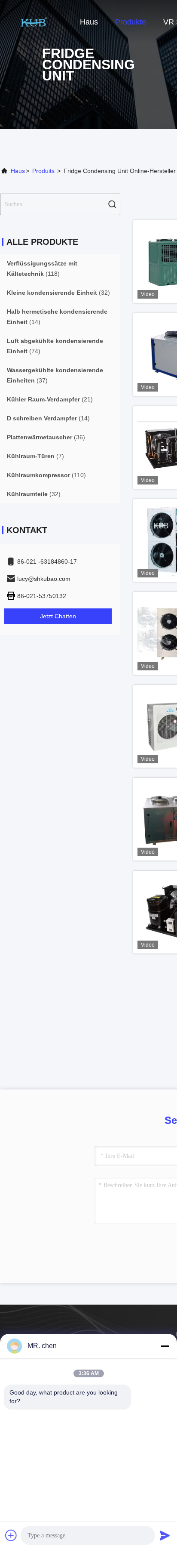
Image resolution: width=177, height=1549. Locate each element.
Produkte (130, 22)
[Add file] (11, 1535)
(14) (57, 316)
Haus (89, 22)
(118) (42, 268)
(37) (55, 375)
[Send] (165, 1535)
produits (43, 170)
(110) (46, 475)
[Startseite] (34, 21)
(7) (35, 456)
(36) (46, 437)
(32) (58, 292)
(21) (50, 399)
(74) (55, 346)
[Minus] (165, 1346)
